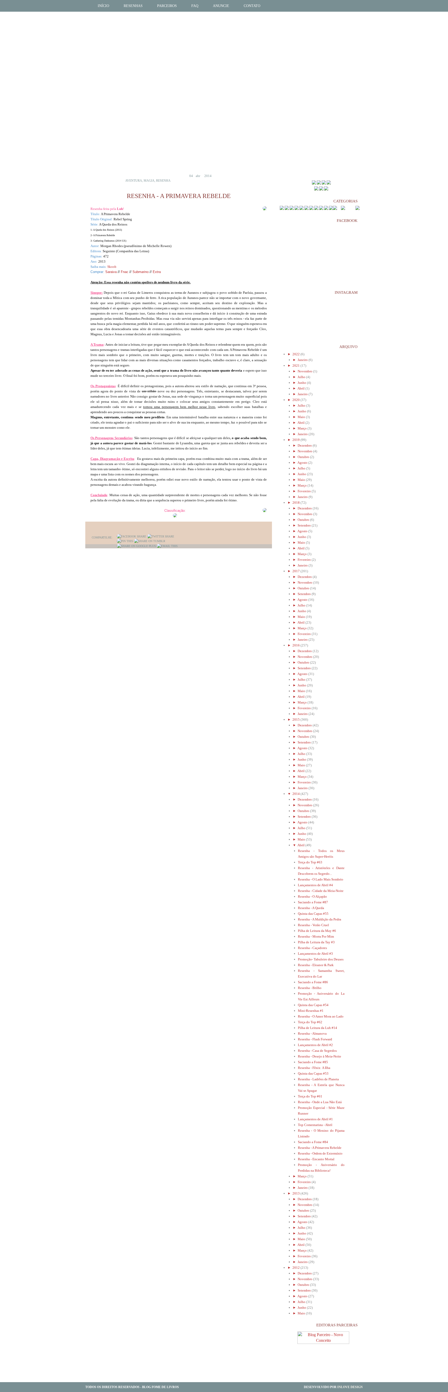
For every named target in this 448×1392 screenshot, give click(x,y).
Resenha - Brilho (309, 988)
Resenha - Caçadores (312, 948)
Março (302, 428)
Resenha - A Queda (311, 908)
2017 (296, 571)
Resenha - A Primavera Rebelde (319, 1148)
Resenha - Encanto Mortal (316, 1159)
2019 (296, 440)
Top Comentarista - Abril (315, 1125)
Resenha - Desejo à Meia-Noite (319, 1056)
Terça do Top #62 (310, 1022)
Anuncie (221, 6)
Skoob (111, 267)
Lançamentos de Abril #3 (315, 954)
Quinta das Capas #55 (313, 914)
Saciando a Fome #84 (313, 1142)
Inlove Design (350, 1387)
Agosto (302, 463)
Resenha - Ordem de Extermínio (320, 1153)
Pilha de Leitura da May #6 (317, 931)
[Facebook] (131, 536)
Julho (302, 377)
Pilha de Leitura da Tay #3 (316, 942)
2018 (296, 502)
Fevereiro (305, 491)
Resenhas (133, 6)
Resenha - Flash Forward (315, 1039)
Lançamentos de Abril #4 (315, 885)
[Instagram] (326, 189)
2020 (296, 400)
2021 (296, 365)
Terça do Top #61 (310, 1096)
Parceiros (167, 6)
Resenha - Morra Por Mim (316, 936)
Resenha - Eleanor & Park (316, 965)
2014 (296, 794)
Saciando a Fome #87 (313, 902)
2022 (296, 354)
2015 (296, 719)
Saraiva (111, 272)
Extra (157, 272)
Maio (302, 417)
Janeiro (303, 360)
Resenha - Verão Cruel (313, 925)
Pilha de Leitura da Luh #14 (317, 1028)
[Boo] (324, 183)
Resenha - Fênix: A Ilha (314, 1068)
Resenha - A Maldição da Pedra (319, 919)
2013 (296, 1193)
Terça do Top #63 (310, 862)
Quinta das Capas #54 (313, 1005)
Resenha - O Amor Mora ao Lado (321, 1016)
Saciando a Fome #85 (313, 1062)
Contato (252, 6)
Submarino (140, 272)
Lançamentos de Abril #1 (315, 1119)
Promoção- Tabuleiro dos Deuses (321, 959)
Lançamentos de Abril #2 (315, 1045)
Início (103, 6)
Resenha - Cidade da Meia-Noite (321, 891)
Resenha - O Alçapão (312, 896)
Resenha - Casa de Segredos (317, 1051)
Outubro (304, 457)
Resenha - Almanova (312, 1033)
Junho (302, 383)
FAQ (194, 6)
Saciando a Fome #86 (313, 982)
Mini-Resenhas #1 (311, 1011)
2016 (296, 645)
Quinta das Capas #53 (313, 1073)
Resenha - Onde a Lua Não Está (320, 1102)
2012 (296, 1268)
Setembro (305, 525)
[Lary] (329, 183)
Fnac (125, 272)
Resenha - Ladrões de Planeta (318, 1079)
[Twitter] (161, 536)
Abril (301, 388)
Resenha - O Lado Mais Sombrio (320, 879)
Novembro (305, 371)
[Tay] (319, 183)
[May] (314, 183)
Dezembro (305, 445)
